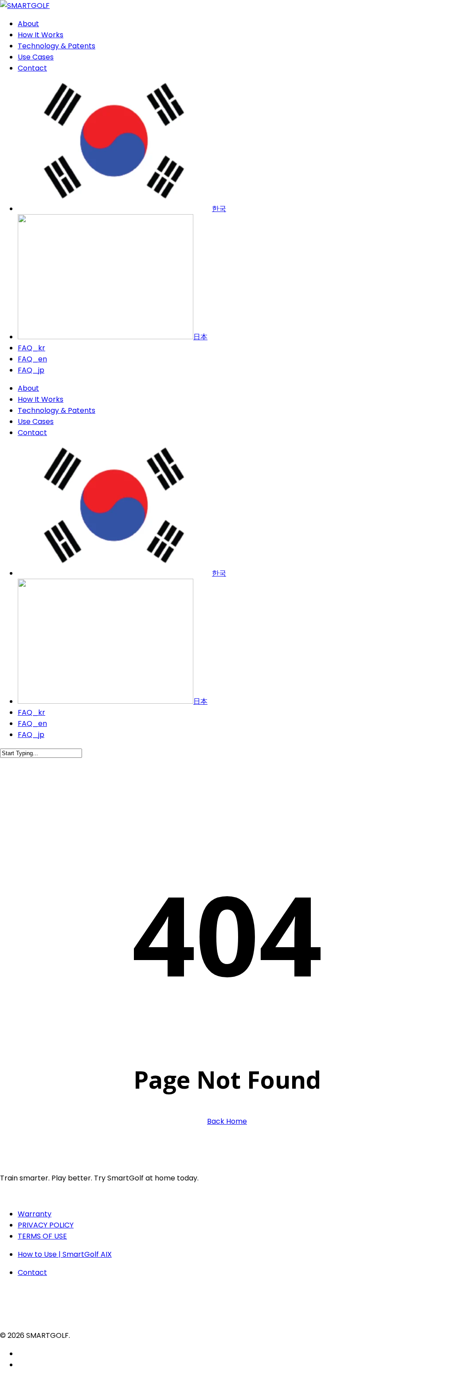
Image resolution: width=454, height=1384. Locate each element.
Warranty (34, 1214)
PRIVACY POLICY (46, 1225)
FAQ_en (32, 723)
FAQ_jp (31, 734)
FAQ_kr (31, 712)
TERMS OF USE (42, 1236)
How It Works (40, 399)
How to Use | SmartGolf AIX (65, 1254)
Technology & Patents (56, 410)
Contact (32, 432)
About (28, 388)
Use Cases (36, 421)
